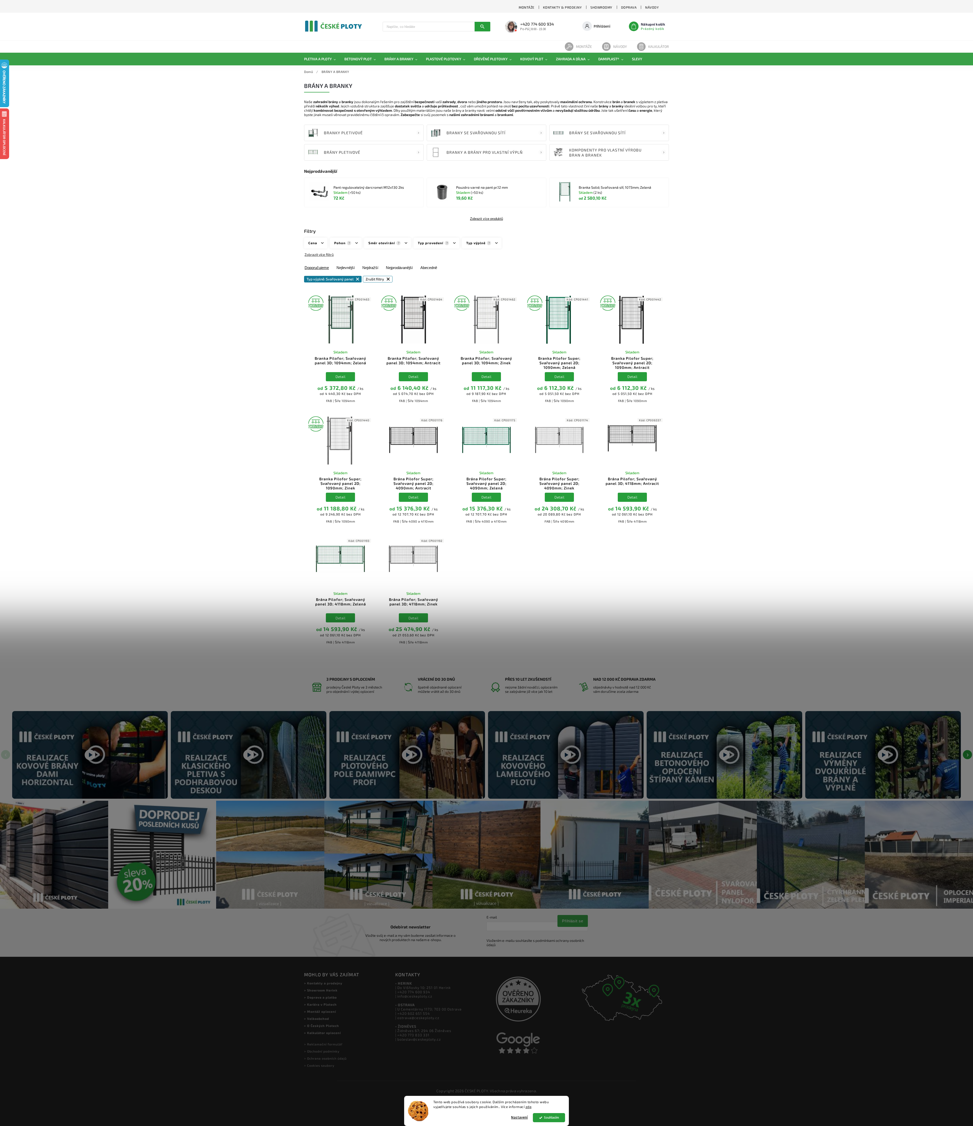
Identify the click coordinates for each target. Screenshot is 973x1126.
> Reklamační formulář (323, 1044)
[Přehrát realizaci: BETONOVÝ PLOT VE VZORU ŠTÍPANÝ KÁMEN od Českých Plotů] (724, 754)
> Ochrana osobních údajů (325, 1058)
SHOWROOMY (601, 7)
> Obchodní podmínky (322, 1051)
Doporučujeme (317, 267)
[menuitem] (322, 59)
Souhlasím (551, 1117)
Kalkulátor (658, 46)
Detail (340, 376)
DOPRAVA (629, 7)
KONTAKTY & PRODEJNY (562, 7)
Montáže (584, 46)
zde (529, 1107)
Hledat (482, 26)
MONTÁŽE (526, 7)
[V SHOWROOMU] (340, 320)
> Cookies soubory (319, 1065)
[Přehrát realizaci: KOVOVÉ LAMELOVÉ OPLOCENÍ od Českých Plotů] (566, 754)
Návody (620, 46)
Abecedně (428, 267)
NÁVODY (652, 7)
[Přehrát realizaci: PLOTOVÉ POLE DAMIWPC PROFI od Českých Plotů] (407, 754)
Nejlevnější (345, 267)
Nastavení (519, 1117)
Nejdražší (370, 267)
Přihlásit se (572, 921)
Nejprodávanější (399, 267)
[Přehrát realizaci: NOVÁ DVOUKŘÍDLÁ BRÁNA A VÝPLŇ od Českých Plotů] (883, 754)
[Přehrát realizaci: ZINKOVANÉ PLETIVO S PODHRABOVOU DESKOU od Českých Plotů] (248, 754)
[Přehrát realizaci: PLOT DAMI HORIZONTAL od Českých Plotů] (90, 754)
